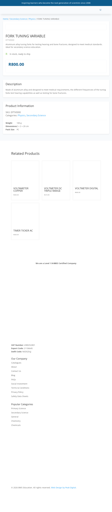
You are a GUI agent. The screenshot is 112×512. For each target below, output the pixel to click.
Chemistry (15, 421)
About (14, 367)
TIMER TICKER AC (23, 230)
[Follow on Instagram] (24, 336)
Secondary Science (18, 19)
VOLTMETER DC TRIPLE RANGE (53, 189)
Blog (13, 375)
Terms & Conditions (20, 388)
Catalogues (16, 362)
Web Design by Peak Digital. (63, 487)
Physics (32, 19)
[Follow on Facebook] (13, 336)
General (14, 416)
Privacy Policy (17, 392)
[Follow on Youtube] (19, 336)
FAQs (13, 379)
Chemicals (16, 425)
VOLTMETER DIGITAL (86, 188)
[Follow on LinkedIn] (30, 336)
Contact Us (16, 371)
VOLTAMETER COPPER (20, 189)
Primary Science (18, 408)
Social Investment (19, 383)
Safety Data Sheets (19, 396)
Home (5, 19)
